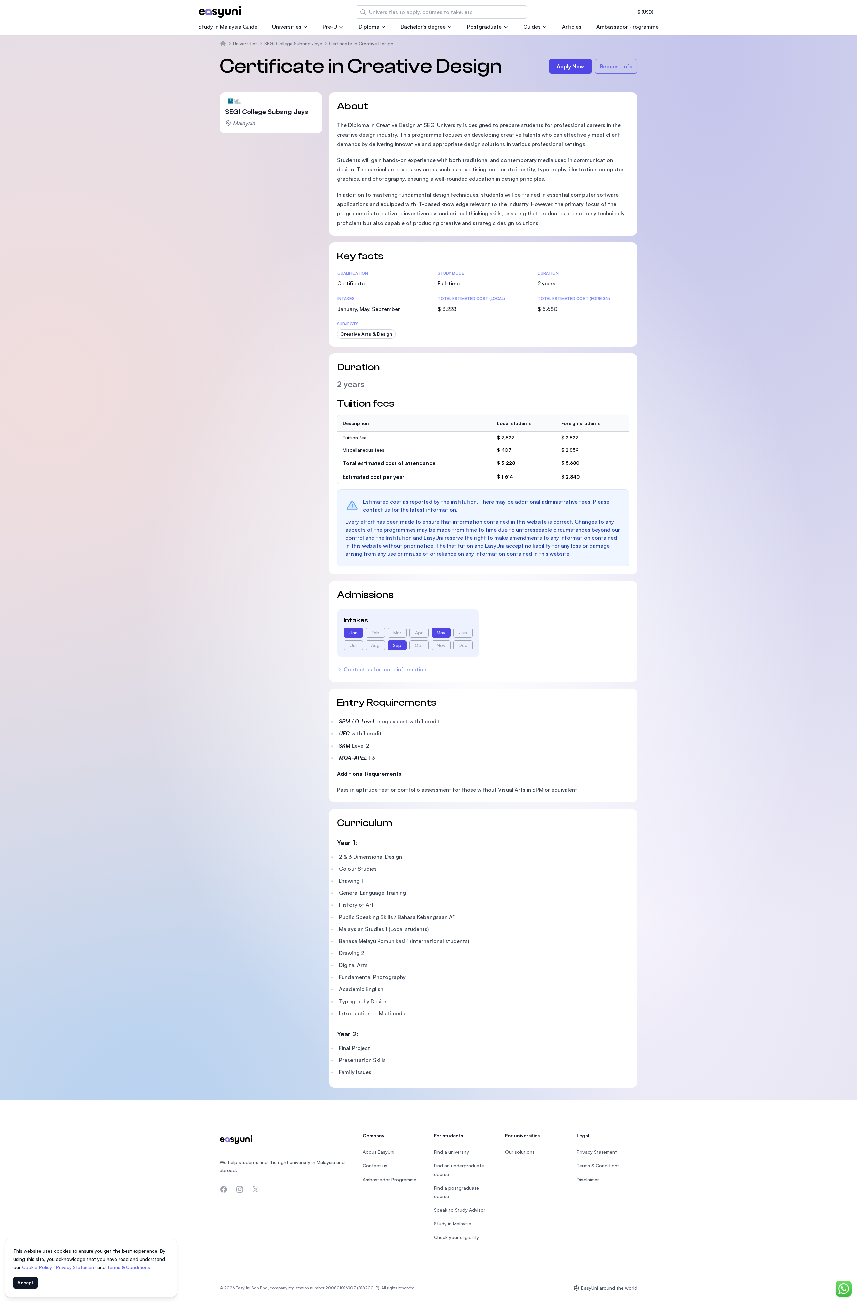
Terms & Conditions (129, 1267)
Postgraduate (484, 26)
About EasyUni (378, 1152)
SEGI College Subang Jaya (293, 43)
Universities (286, 26)
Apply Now (570, 66)
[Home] (223, 43)
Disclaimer (588, 1179)
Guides (532, 26)
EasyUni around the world (609, 1288)
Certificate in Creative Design (361, 43)
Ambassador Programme (627, 26)
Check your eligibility (456, 1237)
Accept (25, 1282)
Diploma (369, 26)
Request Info (616, 66)
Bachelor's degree (423, 26)
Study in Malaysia (452, 1223)
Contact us (375, 1165)
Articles (571, 26)
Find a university (451, 1152)
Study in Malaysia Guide (227, 26)
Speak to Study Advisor (459, 1210)
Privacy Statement (76, 1267)
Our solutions (520, 1152)
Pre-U (330, 26)
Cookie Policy (37, 1267)
